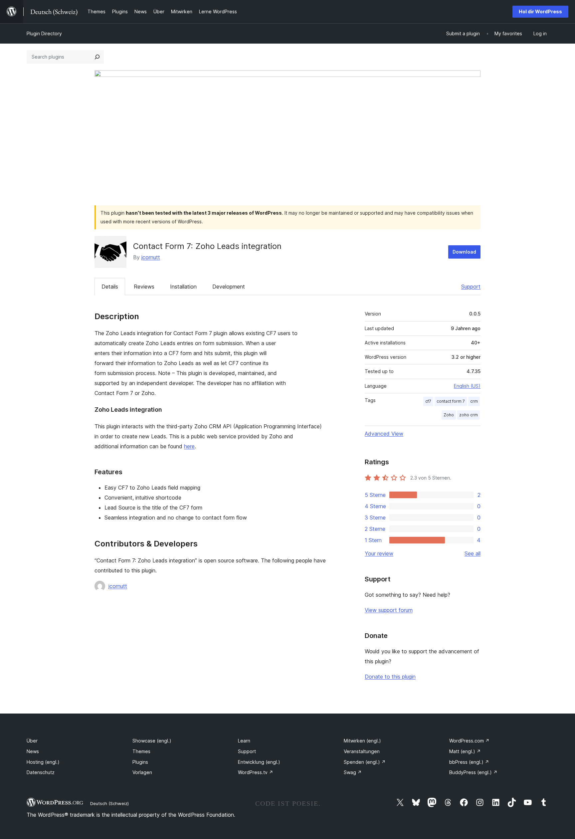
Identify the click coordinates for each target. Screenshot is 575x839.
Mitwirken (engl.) (362, 740)
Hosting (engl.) (43, 762)
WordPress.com (469, 740)
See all (472, 553)
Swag (353, 772)
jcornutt (150, 257)
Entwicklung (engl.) (259, 762)
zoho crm (468, 414)
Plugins (140, 762)
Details (109, 286)
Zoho (449, 414)
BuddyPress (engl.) (473, 772)
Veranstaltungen (362, 751)
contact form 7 (451, 401)
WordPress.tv (255, 772)
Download (464, 252)
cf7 (428, 401)
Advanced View (384, 433)
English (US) (467, 386)
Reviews (144, 286)
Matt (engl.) (465, 751)
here (189, 446)
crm (474, 401)
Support (470, 286)
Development (228, 286)
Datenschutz (41, 772)
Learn (244, 740)
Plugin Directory (44, 33)
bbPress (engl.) (469, 762)
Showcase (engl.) (151, 740)
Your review (379, 553)
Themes (141, 751)
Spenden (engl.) (365, 762)
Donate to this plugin (390, 676)
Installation (183, 286)
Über (32, 740)
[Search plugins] (97, 57)
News (33, 751)
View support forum (389, 610)
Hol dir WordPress (540, 11)
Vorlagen (142, 772)
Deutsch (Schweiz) (109, 803)
